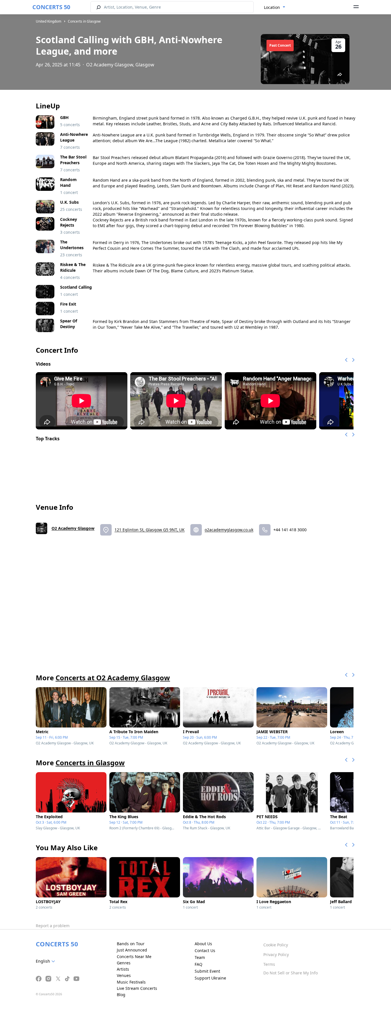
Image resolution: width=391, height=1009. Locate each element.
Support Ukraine (210, 978)
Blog (121, 994)
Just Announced (132, 950)
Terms (269, 964)
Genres (124, 963)
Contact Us (205, 950)
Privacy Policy (276, 954)
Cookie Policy (275, 944)
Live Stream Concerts (137, 988)
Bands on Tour (131, 943)
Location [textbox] (272, 7)
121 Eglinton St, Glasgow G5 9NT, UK (149, 529)
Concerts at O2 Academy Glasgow (113, 677)
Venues (124, 975)
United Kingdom (48, 21)
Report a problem (53, 925)
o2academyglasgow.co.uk (229, 529)
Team (200, 957)
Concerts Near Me (134, 956)
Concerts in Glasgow (84, 21)
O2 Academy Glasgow (73, 528)
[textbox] (46, 961)
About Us (203, 943)
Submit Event (207, 971)
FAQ (198, 964)
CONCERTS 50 (51, 7)
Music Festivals (131, 982)
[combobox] (274, 7)
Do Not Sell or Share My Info (290, 973)
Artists (123, 969)
